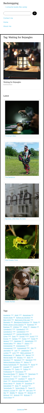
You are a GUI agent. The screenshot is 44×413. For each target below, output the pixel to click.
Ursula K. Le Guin (10, 390)
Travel (31, 388)
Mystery (21, 357)
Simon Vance (9, 383)
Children (17, 327)
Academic (8, 315)
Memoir (30, 355)
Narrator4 (19, 360)
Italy (33, 348)
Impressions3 (22, 346)
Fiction (26, 339)
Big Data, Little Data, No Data (15, 219)
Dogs (15, 336)
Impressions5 (23, 348)
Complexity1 (9, 329)
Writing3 (32, 393)
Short (7, 381)
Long (15, 353)
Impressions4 (9, 348)
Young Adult (8, 397)
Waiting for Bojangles (12, 82)
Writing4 (8, 395)
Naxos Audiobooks (11, 364)
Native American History (13, 362)
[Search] (34, 13)
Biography (8, 322)
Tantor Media (21, 388)
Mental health (9, 357)
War (6, 393)
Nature (27, 362)
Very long (31, 390)
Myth (30, 357)
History (29, 343)
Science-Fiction (10, 379)
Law (17, 350)
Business (7, 327)
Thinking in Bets (10, 136)
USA (22, 390)
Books (36, 322)
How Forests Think (11, 260)
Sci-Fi (17, 376)
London (7, 353)
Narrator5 (31, 360)
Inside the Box (10, 301)
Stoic (18, 386)
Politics (27, 369)
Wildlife (13, 393)
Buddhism (32, 324)
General (8, 341)
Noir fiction (25, 364)
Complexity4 (23, 332)
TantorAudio (8, 388)
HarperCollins (9, 343)
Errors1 (34, 336)
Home (5, 22)
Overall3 (7, 367)
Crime (7, 336)
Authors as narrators (24, 317)
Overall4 (17, 367)
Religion (23, 374)
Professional (8, 371)
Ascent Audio (9, 317)
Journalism (8, 350)
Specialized (8, 386)
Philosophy (8, 369)
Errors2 (7, 339)
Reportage (33, 374)
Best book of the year (24, 320)
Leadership (26, 350)
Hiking (20, 343)
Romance (7, 376)
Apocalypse (28, 315)
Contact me (8, 18)
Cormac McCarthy (24, 334)
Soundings (30, 383)
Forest (34, 339)
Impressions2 (9, 346)
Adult (18, 315)
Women (22, 393)
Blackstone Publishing (23, 322)
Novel (34, 364)
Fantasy (16, 339)
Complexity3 (9, 332)
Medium (20, 355)
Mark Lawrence (27, 353)
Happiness (19, 341)
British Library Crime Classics (14, 324)
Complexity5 (9, 334)
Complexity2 (22, 329)
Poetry (18, 369)
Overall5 (28, 367)
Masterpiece (9, 355)
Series (31, 379)
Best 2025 (8, 320)
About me (7, 26)
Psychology (20, 371)
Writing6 (28, 395)
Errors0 (24, 336)
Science (26, 376)
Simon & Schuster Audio (22, 381)
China (26, 327)
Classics (35, 327)
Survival (26, 386)
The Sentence (10, 177)
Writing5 (18, 395)
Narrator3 (8, 360)
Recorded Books (10, 374)
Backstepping (10, 3)
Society (20, 383)
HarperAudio (31, 341)
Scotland (22, 379)
